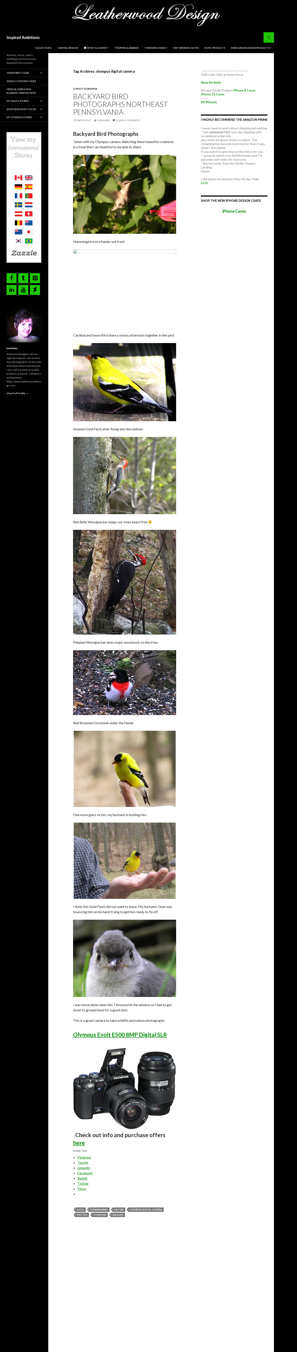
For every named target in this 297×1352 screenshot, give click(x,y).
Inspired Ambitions (23, 37)
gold (80, 1209)
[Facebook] (12, 278)
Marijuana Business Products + (251, 47)
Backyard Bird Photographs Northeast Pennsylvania (120, 104)
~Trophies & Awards (126, 47)
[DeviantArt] (35, 290)
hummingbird (99, 1209)
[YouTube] (23, 290)
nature (119, 1209)
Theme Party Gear (18, 72)
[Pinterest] (35, 278)
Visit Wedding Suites (186, 47)
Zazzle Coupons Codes (21, 81)
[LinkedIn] (12, 290)
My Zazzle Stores (17, 100)
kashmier (103, 120)
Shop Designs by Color (21, 109)
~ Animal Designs (67, 47)
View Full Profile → (17, 393)
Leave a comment (128, 120)
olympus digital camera (146, 1209)
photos (82, 1214)
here (79, 1142)
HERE (205, 183)
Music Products (214, 47)
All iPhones (209, 102)
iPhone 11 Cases (212, 94)
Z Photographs (85, 88)
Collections (43, 47)
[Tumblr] (23, 278)
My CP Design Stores (19, 117)
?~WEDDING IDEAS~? (155, 47)
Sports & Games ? (97, 47)
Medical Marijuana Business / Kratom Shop (21, 91)
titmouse (99, 1214)
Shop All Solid (211, 82)
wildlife (117, 1214)
